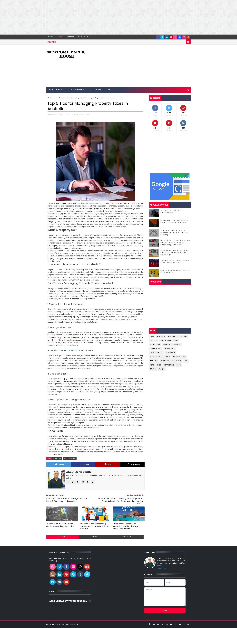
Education (155, 345)
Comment (135, 464)
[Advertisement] (74, 17)
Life (110, 90)
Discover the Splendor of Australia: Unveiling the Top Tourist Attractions (125, 526)
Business (60, 90)
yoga (161, 369)
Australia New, (84, 114)
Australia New (69, 98)
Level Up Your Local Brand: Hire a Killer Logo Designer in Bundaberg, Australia (175, 242)
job (186, 361)
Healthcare (155, 349)
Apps (152, 336)
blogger (62, 537)
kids (159, 365)
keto (152, 365)
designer (176, 361)
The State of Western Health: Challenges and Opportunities (60, 524)
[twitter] (162, 37)
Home (50, 37)
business (165, 361)
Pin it (111, 464)
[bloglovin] (171, 624)
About (60, 37)
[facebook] (158, 37)
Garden (177, 345)
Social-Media (156, 353)
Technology (97, 90)
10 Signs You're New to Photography (171, 211)
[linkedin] (166, 37)
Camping (183, 336)
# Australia (57, 458)
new (179, 365)
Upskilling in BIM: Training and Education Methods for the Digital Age (174, 252)
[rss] (175, 624)
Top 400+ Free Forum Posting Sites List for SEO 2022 (174, 261)
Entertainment (78, 90)
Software (170, 353)
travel (153, 369)
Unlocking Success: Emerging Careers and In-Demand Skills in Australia (94, 526)
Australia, (75, 114)
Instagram (169, 349)
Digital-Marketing (169, 340)
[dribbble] (175, 37)
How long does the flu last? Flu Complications (175, 271)
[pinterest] (171, 37)
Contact (70, 37)
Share (86, 464)
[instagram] (184, 37)
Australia (57, 98)
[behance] (179, 37)
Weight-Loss (179, 357)
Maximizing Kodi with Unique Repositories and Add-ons (174, 221)
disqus (95, 537)
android (154, 361)
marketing (169, 365)
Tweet (62, 464)
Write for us (83, 37)
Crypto (153, 340)
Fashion (167, 345)
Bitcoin (172, 336)
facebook (127, 537)
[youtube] (188, 37)
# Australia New (70, 458)
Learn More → (162, 568)
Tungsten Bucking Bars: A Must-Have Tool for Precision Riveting (174, 232)
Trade (167, 357)
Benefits (161, 336)
